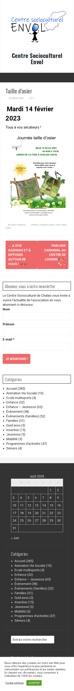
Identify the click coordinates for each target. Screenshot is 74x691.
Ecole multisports (18, 398)
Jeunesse (13, 434)
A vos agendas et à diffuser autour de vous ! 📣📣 (19, 255)
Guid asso (13, 425)
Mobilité (12, 439)
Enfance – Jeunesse (21, 407)
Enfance (12, 402)
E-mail (8, 339)
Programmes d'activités (23, 444)
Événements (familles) (22, 416)
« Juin (15, 538)
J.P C (31, 98)
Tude (8, 228)
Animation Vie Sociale (21, 393)
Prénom (8, 324)
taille (63, 224)
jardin (51, 224)
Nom (6, 309)
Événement (14, 411)
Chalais (34, 224)
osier (57, 224)
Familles (12, 421)
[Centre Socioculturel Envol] (37, 28)
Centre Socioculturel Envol (37, 58)
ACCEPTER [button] (34, 683)
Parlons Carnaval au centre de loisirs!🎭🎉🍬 (55, 255)
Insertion (21, 224)
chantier (43, 224)
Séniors (11, 448)
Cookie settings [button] (14, 683)
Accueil (12, 224)
